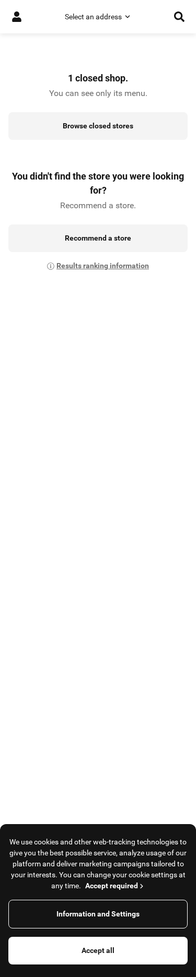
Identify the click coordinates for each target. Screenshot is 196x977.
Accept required (111, 885)
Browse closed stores (98, 126)
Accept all (98, 950)
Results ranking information (102, 265)
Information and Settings (98, 914)
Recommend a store (98, 238)
